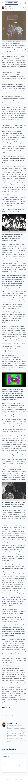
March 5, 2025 (9, 8)
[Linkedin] (9, 708)
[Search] (20, 3)
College (12, 715)
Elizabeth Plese (9, 6)
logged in (14, 765)
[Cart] (25, 3)
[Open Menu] (2, 3)
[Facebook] (7, 708)
